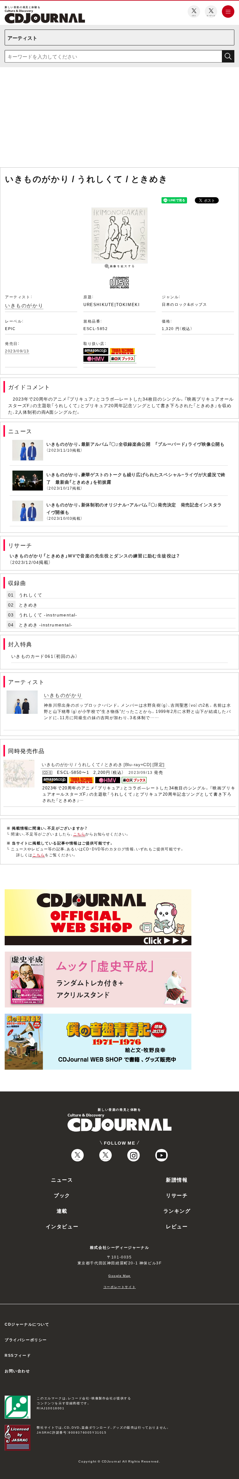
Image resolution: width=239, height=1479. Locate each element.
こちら (79, 834)
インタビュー (62, 1226)
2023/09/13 (17, 351)
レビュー (177, 1226)
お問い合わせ (17, 1371)
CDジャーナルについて (27, 1324)
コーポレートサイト (119, 1286)
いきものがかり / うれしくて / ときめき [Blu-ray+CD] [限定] (103, 764)
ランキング (177, 1210)
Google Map (119, 1275)
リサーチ (177, 1195)
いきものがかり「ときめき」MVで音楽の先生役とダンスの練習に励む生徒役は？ (95, 555)
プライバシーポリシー (26, 1339)
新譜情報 (177, 1179)
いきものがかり (24, 305)
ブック (62, 1195)
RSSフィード (18, 1355)
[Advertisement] (119, 118)
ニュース (62, 1179)
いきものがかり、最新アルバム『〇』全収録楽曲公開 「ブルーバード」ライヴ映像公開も (135, 444)
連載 (62, 1210)
